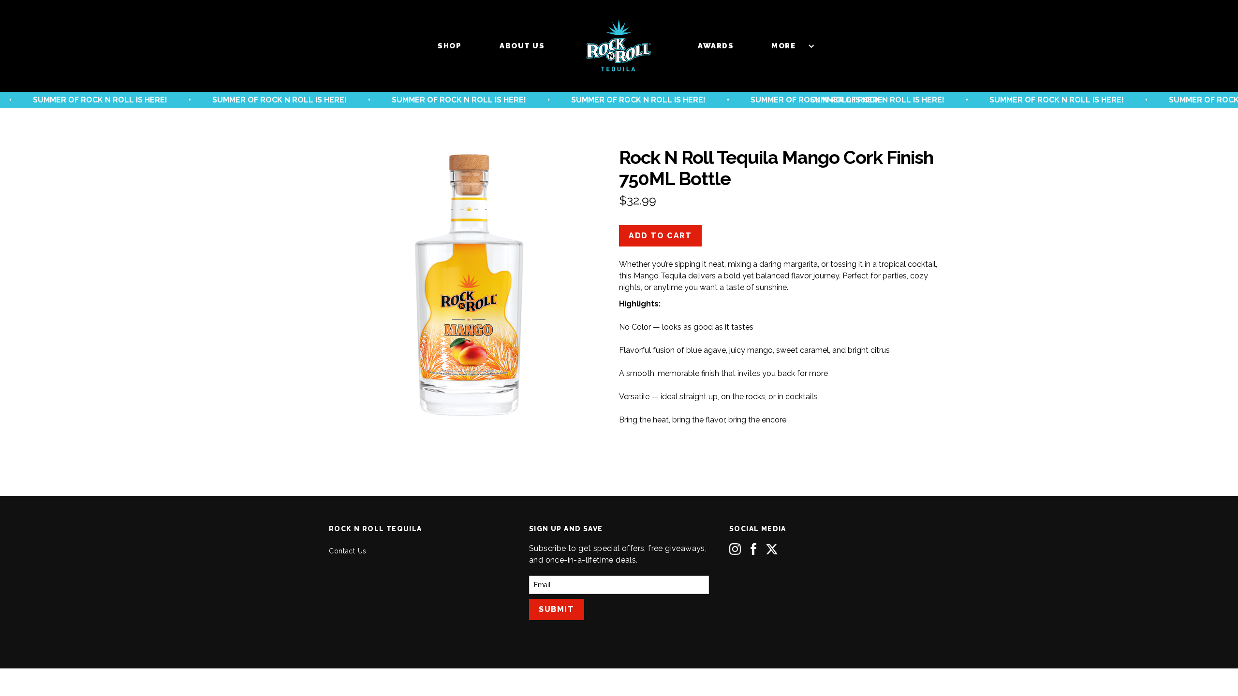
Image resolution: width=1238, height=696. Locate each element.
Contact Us (348, 551)
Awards (716, 46)
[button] (788, 45)
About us (522, 46)
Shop (449, 46)
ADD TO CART (660, 235)
